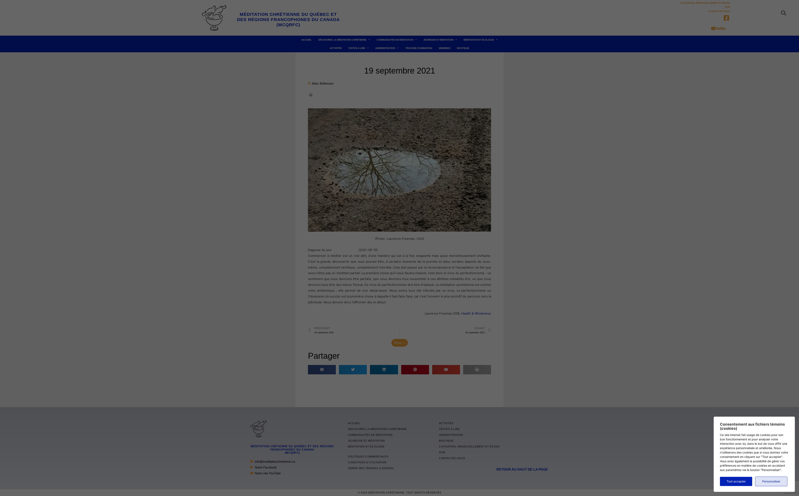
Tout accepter (736, 481)
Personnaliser (771, 481)
